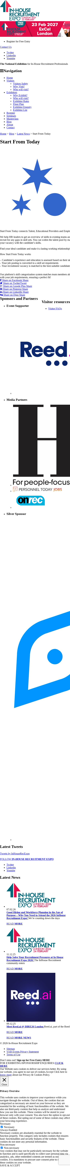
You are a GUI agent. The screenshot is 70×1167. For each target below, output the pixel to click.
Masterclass (12, 118)
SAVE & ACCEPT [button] (10, 1165)
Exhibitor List (20, 110)
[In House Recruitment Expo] (20, 19)
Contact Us (6, 47)
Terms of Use (13, 1054)
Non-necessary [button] (7, 1144)
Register (11, 113)
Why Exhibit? (20, 95)
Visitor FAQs (55, 308)
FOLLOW (27, 859)
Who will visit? (21, 89)
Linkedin (11, 55)
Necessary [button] (5, 1123)
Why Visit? (19, 86)
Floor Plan (18, 104)
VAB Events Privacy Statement (23, 1051)
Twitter (10, 52)
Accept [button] (49, 1071)
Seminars (11, 115)
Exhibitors (12, 92)
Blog (9, 121)
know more (6, 1074)
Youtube (11, 58)
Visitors (10, 80)
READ (15, 923)
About (10, 124)
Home (10, 77)
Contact (10, 127)
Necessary (9, 1127)
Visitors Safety (20, 83)
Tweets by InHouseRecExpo (15, 853)
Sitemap (11, 1048)
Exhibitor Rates (21, 101)
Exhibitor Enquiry (22, 107)
